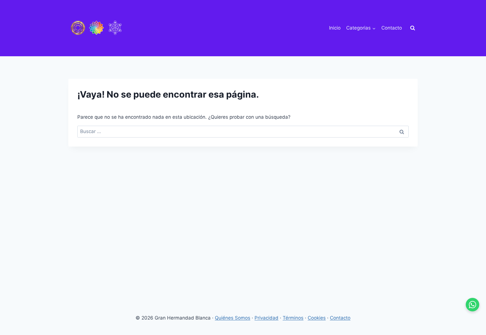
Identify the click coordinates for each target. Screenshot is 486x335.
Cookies (317, 318)
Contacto (391, 28)
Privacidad (266, 318)
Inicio (335, 28)
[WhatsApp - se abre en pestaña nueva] (472, 304)
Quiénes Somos (232, 318)
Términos (293, 318)
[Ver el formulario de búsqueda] (413, 28)
